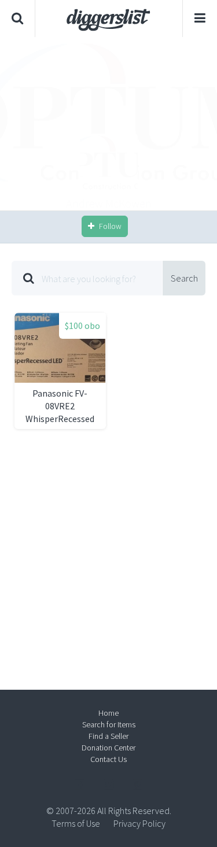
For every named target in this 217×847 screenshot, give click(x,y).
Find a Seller (108, 736)
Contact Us (108, 759)
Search (184, 278)
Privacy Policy (139, 823)
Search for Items (108, 724)
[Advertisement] (108, 124)
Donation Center (108, 747)
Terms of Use (76, 823)
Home (108, 713)
